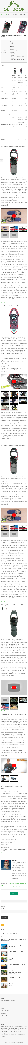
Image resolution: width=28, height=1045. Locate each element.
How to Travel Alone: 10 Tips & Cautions (17, 964)
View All (25, 925)
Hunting (14, 973)
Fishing (14, 947)
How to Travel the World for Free (16, 951)
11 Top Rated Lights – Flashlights (13, 887)
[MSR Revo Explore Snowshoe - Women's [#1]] (14, 149)
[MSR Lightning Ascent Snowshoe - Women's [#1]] (14, 611)
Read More (14, 893)
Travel (14, 953)
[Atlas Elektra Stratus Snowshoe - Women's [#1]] (14, 308)
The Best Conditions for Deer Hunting (17, 983)
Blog (4, 930)
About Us (3, 1012)
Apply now (3, 302)
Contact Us (3, 1013)
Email (2, 908)
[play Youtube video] (14, 215)
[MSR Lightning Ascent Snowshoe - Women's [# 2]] (6, 608)
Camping (14, 960)
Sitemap (2, 1016)
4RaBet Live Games (5, 1010)
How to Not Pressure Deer (14, 977)
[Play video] (5, 229)
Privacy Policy (4, 1015)
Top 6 (12, 43)
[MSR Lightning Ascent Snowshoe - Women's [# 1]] (2, 608)
